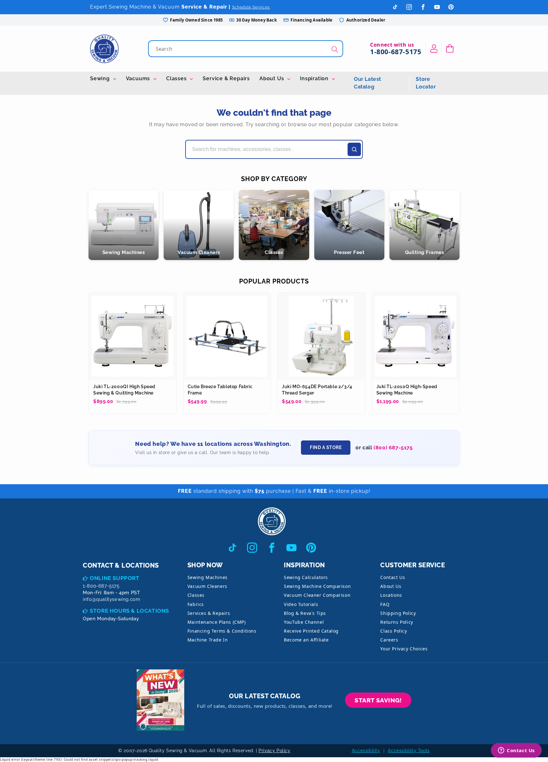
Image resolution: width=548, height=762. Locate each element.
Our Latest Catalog (367, 83)
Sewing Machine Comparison (317, 586)
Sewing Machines (207, 577)
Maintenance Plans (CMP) (216, 622)
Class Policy (393, 631)
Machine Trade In (207, 640)
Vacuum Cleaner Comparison (317, 595)
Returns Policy (396, 622)
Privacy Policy (274, 750)
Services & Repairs (208, 613)
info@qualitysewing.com (111, 599)
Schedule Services (251, 7)
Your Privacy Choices (403, 649)
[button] (449, 48)
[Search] (335, 49)
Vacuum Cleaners (207, 586)
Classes (177, 78)
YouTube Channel (304, 622)
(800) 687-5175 (393, 448)
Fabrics (195, 604)
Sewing (100, 78)
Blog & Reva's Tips (305, 613)
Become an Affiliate (306, 640)
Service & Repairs (226, 78)
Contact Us (392, 577)
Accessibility (366, 750)
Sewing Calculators (306, 577)
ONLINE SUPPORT (114, 578)
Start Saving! (378, 700)
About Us (272, 78)
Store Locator (426, 83)
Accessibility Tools (408, 750)
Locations (391, 595)
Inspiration (315, 78)
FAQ (384, 604)
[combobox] (246, 49)
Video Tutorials (301, 604)
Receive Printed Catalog (311, 631)
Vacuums (139, 78)
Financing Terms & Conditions (222, 631)
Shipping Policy (398, 613)
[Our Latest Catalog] (160, 700)
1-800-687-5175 (395, 51)
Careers (389, 640)
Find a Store (326, 447)
